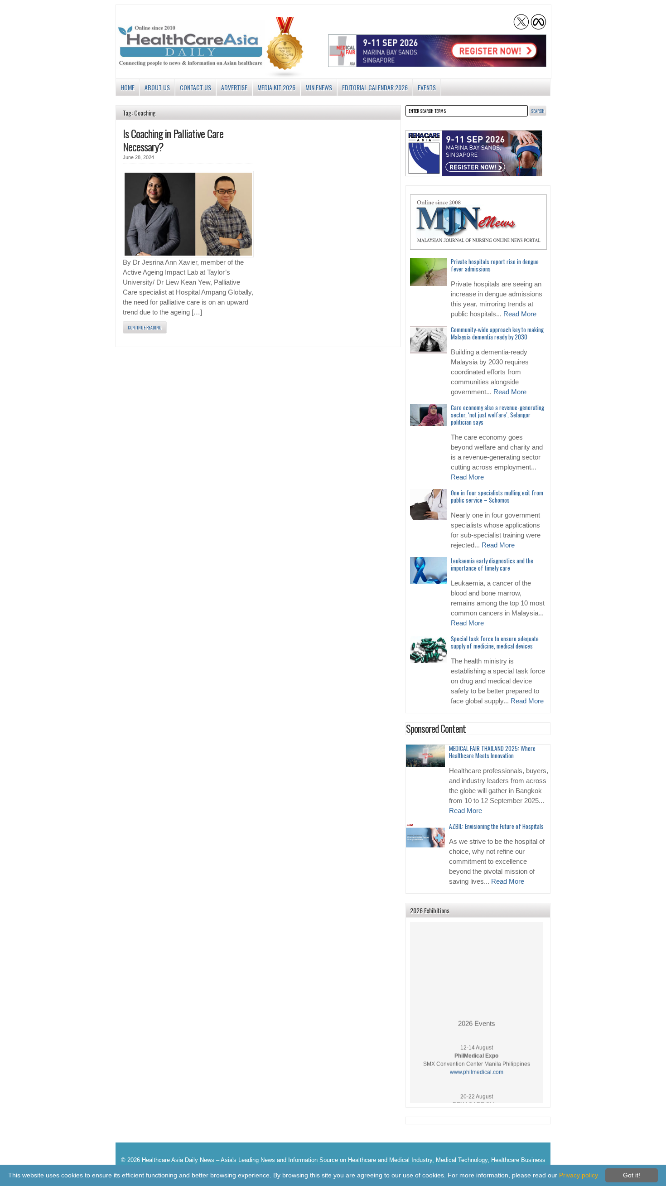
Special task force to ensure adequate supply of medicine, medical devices (495, 642)
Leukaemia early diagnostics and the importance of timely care (492, 564)
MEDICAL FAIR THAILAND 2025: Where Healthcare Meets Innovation (492, 752)
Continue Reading (145, 327)
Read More (519, 314)
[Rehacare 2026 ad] (473, 153)
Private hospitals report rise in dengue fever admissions (495, 265)
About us (157, 87)
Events (427, 87)
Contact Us (195, 87)
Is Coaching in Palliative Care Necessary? (173, 140)
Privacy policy (578, 1175)
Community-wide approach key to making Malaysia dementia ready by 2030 (497, 333)
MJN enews (318, 87)
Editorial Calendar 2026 (375, 87)
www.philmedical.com (476, 1065)
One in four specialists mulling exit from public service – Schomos (497, 496)
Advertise (234, 87)
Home (128, 87)
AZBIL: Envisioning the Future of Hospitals (496, 826)
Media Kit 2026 (276, 87)
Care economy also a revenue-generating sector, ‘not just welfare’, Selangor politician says (497, 414)
